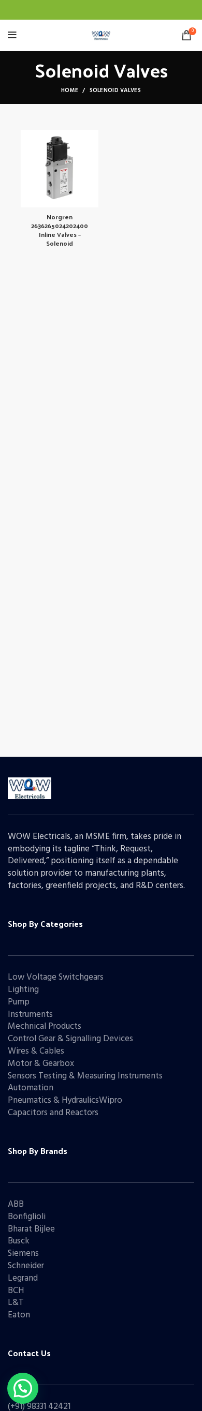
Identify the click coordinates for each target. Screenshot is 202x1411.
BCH (16, 1291)
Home (69, 90)
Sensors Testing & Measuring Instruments (85, 1076)
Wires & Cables (36, 1051)
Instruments (30, 1015)
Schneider (26, 1266)
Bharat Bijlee (31, 1229)
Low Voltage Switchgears (56, 977)
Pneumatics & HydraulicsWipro (65, 1100)
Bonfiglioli (27, 1217)
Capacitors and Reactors (53, 1113)
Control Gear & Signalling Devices (70, 1039)
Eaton (19, 1315)
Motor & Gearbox (41, 1064)
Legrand (23, 1278)
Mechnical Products (44, 1026)
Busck (19, 1241)
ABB (16, 1204)
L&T (16, 1303)
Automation (30, 1088)
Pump (19, 1002)
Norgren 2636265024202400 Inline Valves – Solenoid (59, 229)
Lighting (23, 990)
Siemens (23, 1253)
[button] (22, 1388)
